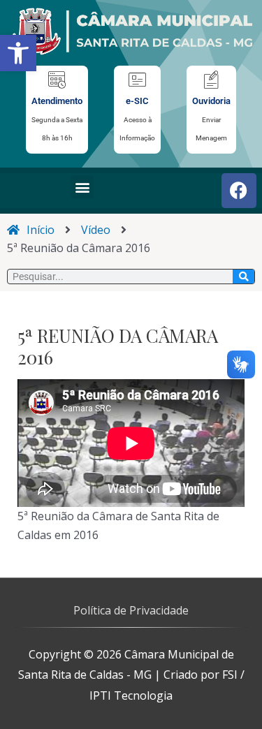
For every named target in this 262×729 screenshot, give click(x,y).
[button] (18, 53)
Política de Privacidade (131, 610)
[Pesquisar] (243, 277)
